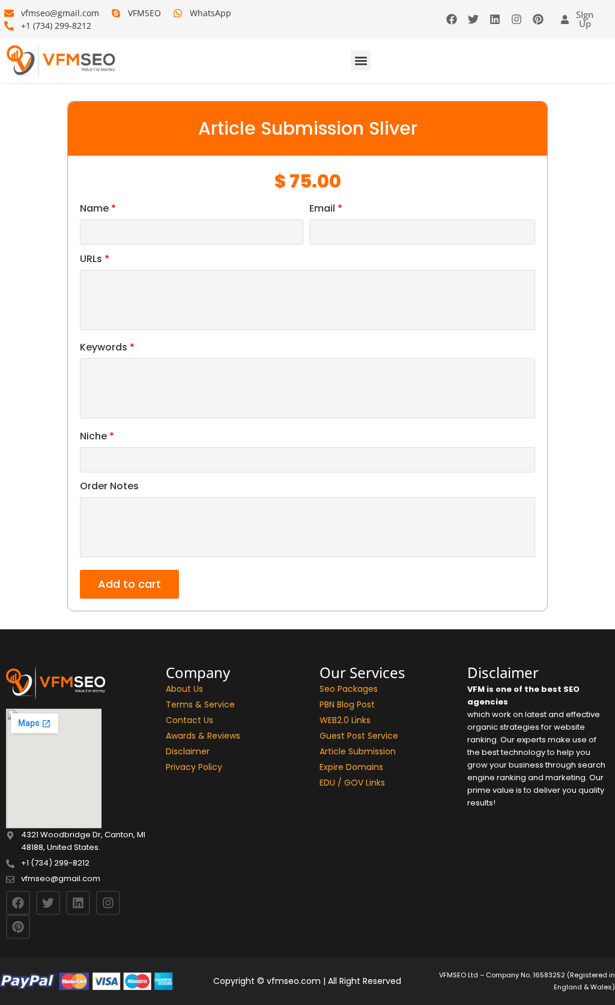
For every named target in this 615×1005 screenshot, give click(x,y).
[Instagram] (516, 19)
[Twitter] (473, 19)
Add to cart (129, 583)
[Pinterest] (538, 19)
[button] (361, 60)
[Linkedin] (495, 19)
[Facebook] (451, 19)
